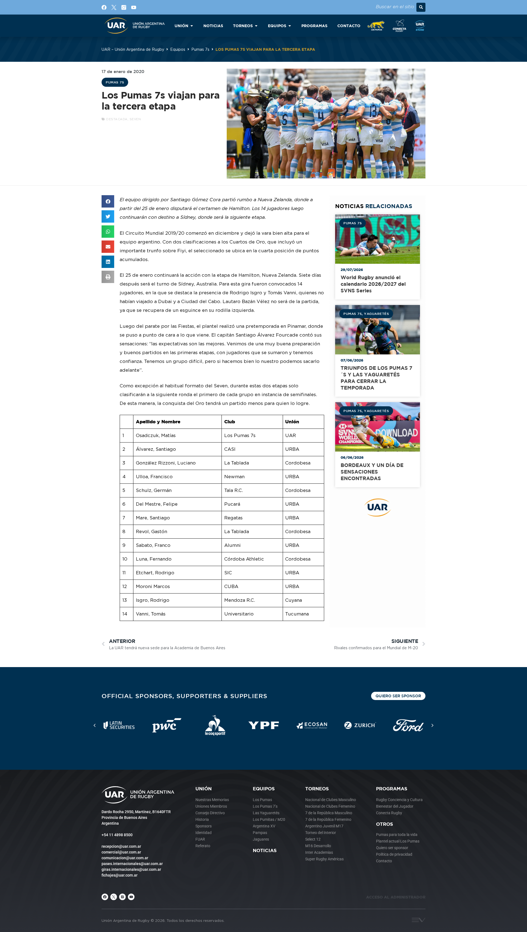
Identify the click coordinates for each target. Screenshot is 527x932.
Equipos (177, 49)
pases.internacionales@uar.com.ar (132, 863)
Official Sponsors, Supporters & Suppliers (184, 695)
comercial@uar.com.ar (121, 852)
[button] (420, 7)
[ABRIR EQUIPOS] (289, 26)
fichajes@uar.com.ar (120, 875)
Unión (203, 788)
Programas (391, 788)
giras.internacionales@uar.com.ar (131, 869)
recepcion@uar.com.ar (121, 846)
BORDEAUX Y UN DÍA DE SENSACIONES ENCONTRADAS (372, 471)
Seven (135, 119)
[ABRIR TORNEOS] (256, 26)
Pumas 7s (200, 49)
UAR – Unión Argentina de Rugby (133, 49)
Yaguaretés (376, 313)
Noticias (265, 850)
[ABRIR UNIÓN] (192, 26)
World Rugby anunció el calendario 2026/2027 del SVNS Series (373, 284)
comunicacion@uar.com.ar (125, 858)
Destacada (117, 119)
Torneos (317, 788)
